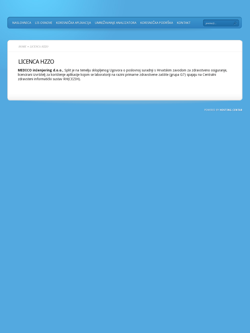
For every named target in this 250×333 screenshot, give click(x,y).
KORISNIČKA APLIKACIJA (73, 23)
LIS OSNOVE (43, 23)
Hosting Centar (231, 110)
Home (22, 46)
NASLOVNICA (21, 23)
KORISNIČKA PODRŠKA (156, 23)
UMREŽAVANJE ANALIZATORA (115, 23)
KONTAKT (184, 23)
